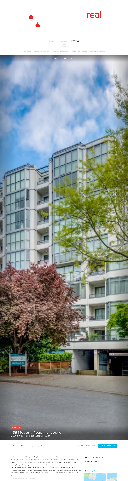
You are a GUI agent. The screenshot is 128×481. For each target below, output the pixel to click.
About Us (76, 51)
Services (27, 51)
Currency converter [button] (96, 457)
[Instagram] (74, 41)
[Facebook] (70, 41)
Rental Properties (61, 51)
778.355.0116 (62, 41)
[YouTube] (78, 41)
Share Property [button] (94, 461)
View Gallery (68, 58)
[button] (7, 247)
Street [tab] (96, 471)
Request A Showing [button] (107, 446)
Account (65, 46)
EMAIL (52, 41)
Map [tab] (88, 471)
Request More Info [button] (86, 446)
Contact (64, 44)
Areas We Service (41, 51)
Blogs (84, 51)
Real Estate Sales (97, 51)
